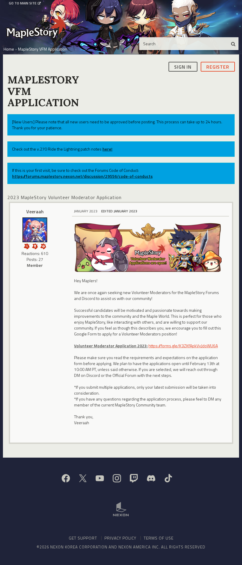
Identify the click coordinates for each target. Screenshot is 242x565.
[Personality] (35, 246)
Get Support (83, 538)
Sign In (183, 66)
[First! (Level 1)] (43, 246)
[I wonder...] (26, 246)
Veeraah (35, 211)
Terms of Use (159, 538)
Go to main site (22, 3)
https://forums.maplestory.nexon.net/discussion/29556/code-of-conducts (82, 176)
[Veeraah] (34, 229)
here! (107, 149)
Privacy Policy (120, 538)
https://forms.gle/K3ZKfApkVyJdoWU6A (183, 346)
